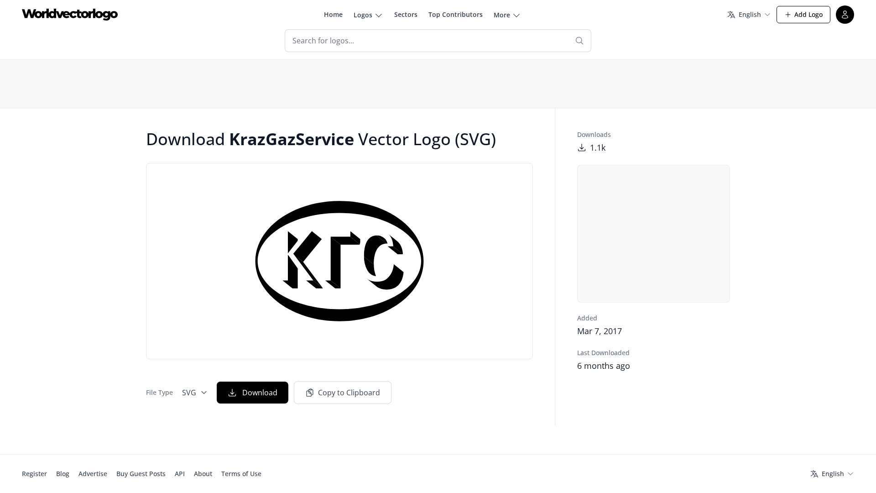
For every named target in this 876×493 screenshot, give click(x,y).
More (502, 14)
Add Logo (808, 14)
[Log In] (845, 14)
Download (259, 393)
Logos (363, 14)
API (180, 473)
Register (34, 473)
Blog (62, 473)
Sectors (405, 14)
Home (333, 14)
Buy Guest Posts (141, 473)
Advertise (92, 473)
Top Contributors (455, 14)
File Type (159, 392)
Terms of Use (241, 473)
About (203, 473)
